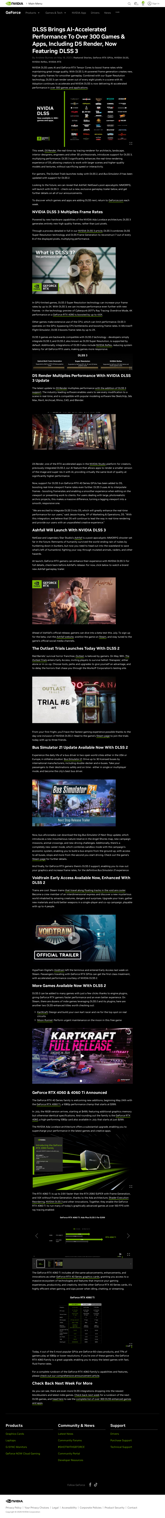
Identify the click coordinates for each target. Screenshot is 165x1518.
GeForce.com (116, 200)
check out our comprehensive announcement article (69, 1375)
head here (57, 1398)
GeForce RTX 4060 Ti (49, 1104)
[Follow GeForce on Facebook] (90, 1485)
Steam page (103, 735)
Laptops (11, 1440)
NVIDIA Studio (98, 463)
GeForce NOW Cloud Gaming (23, 1453)
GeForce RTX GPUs (103, 57)
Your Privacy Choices (36, 1507)
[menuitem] (48, 3)
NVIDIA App (79, 12)
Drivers (114, 1433)
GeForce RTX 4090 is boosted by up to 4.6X (77, 314)
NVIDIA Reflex (39, 61)
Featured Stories (82, 57)
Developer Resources (70, 1460)
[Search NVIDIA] (129, 2)
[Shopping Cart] (143, 4)
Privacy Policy (13, 1507)
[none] (129, 2)
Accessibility (69, 1507)
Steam (102, 636)
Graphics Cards (15, 1433)
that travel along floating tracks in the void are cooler (95, 890)
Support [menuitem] (115, 11)
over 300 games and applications (69, 87)
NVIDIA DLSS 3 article (90, 230)
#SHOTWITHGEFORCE (71, 1446)
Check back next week (86, 1394)
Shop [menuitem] (92, 11)
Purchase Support (121, 1440)
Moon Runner (45, 1020)
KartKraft (42, 1012)
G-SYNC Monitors (16, 1446)
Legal (55, 1507)
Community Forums (70, 1440)
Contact (132, 1507)
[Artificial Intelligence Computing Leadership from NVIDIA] (14, 3)
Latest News (65, 1433)
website (65, 636)
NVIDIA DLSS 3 (54, 1201)
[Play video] (74, 271)
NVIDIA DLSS (121, 57)
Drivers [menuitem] (103, 11)
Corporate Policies (91, 1507)
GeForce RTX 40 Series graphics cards (77, 1276)
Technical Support (121, 1446)
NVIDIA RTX (55, 61)
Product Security (114, 1507)
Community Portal (69, 1453)
